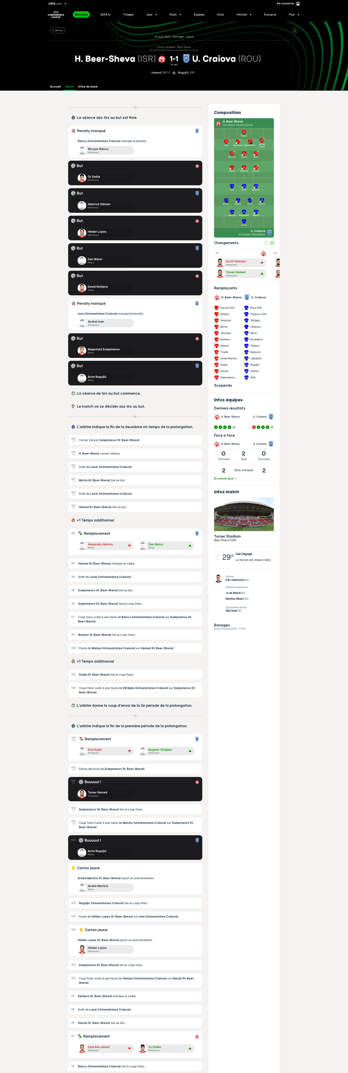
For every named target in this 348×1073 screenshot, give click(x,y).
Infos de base (88, 86)
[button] (151, 14)
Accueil (55, 86)
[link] (81, 14)
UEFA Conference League (56, 14)
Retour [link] (59, 30)
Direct (69, 86)
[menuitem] (83, 14)
